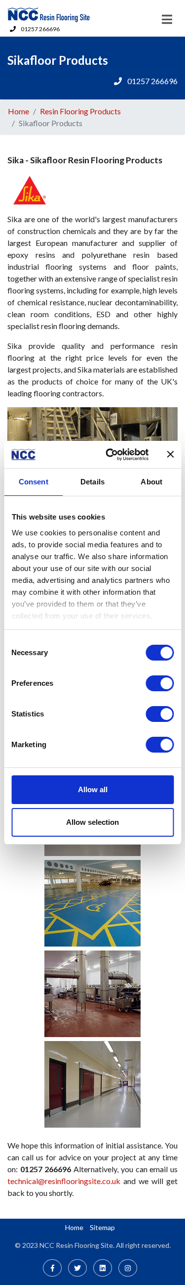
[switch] (160, 683)
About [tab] (151, 481)
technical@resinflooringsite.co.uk (63, 1181)
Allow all (93, 789)
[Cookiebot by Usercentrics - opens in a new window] (110, 454)
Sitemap (102, 1227)
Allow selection (92, 822)
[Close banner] (170, 454)
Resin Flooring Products (80, 111)
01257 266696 (40, 29)
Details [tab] (92, 481)
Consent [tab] (33, 481)
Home (18, 111)
